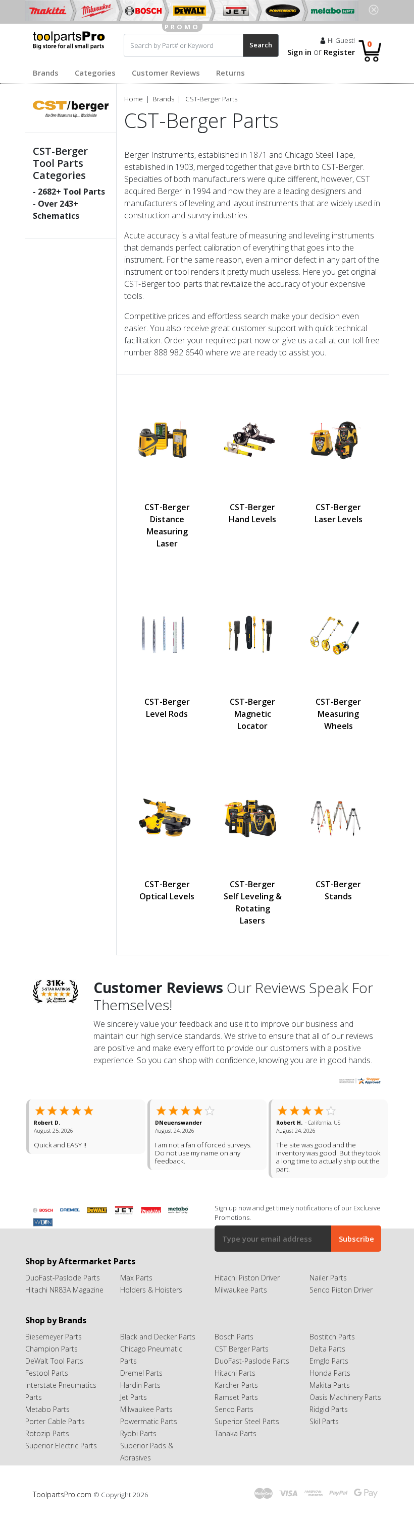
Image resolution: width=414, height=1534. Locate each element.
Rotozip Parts (47, 1449)
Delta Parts (327, 1365)
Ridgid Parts (328, 1425)
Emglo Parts (328, 1377)
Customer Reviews (166, 73)
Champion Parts (51, 1365)
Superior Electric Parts (61, 1461)
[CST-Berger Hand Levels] (253, 440)
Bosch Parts (234, 1353)
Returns (230, 73)
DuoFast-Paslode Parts (62, 1294)
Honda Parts (329, 1389)
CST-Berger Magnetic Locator (252, 713)
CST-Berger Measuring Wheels (338, 713)
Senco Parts (234, 1425)
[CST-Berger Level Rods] (167, 635)
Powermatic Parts (148, 1437)
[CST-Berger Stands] (338, 817)
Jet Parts (133, 1413)
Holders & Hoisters (151, 1306)
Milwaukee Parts (241, 1306)
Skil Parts (324, 1437)
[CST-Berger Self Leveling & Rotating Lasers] (253, 817)
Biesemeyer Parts (53, 1353)
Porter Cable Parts (55, 1437)
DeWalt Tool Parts (54, 1377)
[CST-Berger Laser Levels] (338, 440)
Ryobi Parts (138, 1449)
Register (339, 52)
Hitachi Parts (235, 1389)
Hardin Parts (140, 1401)
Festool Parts (46, 1389)
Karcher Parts (236, 1401)
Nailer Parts (328, 1294)
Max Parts (136, 1294)
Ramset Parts (236, 1413)
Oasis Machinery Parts (345, 1413)
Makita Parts (329, 1401)
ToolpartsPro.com (63, 1510)
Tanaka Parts (235, 1449)
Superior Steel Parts (247, 1437)
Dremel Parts (141, 1389)
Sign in (299, 52)
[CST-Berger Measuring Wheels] (338, 635)
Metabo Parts (47, 1425)
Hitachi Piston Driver (247, 1294)
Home (133, 98)
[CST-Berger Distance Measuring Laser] (167, 440)
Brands (46, 73)
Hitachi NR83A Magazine (64, 1306)
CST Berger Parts (242, 1365)
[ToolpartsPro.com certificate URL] (360, 1080)
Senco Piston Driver (341, 1306)
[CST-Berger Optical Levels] (167, 817)
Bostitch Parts (332, 1353)
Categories (95, 73)
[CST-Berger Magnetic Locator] (253, 635)
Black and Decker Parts (157, 1353)
